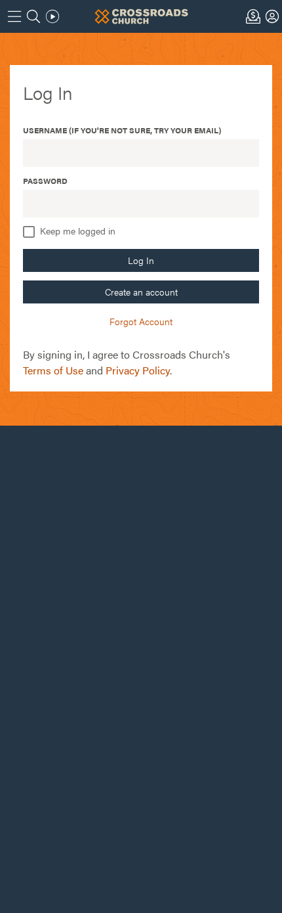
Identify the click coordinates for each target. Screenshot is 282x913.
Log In (141, 260)
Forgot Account (141, 321)
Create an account (141, 291)
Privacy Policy (138, 370)
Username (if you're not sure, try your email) (122, 130)
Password (45, 181)
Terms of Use (53, 370)
